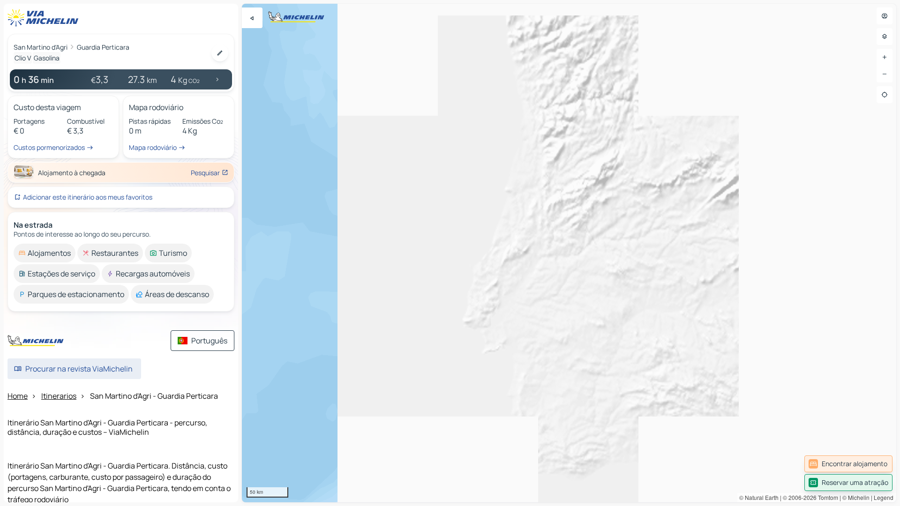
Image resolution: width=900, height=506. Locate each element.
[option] (44, 253)
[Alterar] (219, 53)
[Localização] (884, 94)
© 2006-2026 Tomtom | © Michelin (826, 497)
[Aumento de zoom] (884, 57)
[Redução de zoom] (884, 74)
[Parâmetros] (884, 36)
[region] (569, 253)
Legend (883, 497)
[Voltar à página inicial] (45, 17)
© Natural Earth (759, 497)
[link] (848, 463)
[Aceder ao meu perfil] (884, 15)
